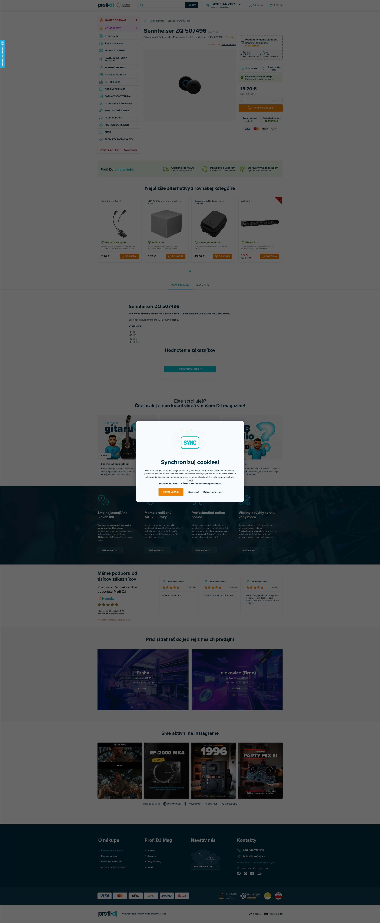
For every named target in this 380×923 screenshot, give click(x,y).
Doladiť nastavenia (212, 492)
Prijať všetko (171, 492)
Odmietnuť (193, 492)
